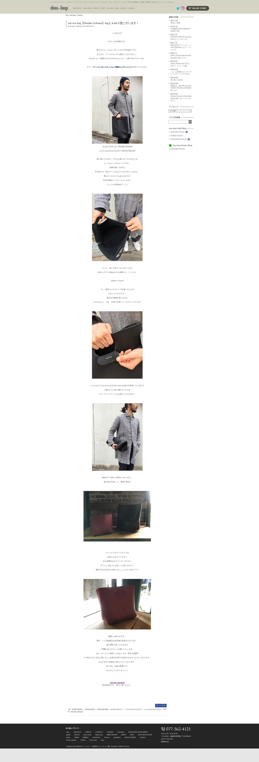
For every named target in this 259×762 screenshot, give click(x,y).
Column (110, 8)
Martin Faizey (99, 735)
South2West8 (117, 737)
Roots (96, 8)
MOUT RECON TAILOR (145, 735)
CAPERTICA (99, 732)
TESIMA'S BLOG (177, 136)
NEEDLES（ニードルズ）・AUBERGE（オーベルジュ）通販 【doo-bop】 (96, 746)
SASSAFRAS (96, 737)
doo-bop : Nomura (75, 26)
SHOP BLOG (77, 8)
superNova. (143, 737)
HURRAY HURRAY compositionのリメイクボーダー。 (181, 37)
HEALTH (76, 735)
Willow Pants (93, 740)
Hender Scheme (125, 146)
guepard (68, 735)
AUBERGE (88, 732)
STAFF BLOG (87, 8)
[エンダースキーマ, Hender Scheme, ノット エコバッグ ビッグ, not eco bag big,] (117, 110)
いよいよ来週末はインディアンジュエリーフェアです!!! (181, 72)
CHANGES (110, 732)
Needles (68, 737)
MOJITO (123, 735)
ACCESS (123, 8)
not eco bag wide (102, 709)
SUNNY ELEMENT (130, 737)
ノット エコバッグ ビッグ (109, 150)
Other (102, 740)
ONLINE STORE (199, 8)
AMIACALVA (77, 732)
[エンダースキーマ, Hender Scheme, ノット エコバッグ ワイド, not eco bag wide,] (117, 604)
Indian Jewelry (87, 735)
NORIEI (76, 737)
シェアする (162, 705)
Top (66, 15)
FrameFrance (120, 732)
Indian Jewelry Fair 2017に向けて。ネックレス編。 (180, 63)
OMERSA (85, 737)
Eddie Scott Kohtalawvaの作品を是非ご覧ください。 (181, 55)
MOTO (132, 735)
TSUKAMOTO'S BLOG (179, 139)
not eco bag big (128, 150)
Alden (67, 732)
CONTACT (131, 8)
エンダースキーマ (109, 146)
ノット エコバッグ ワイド (152, 709)
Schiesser (106, 737)
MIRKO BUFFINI (112, 735)
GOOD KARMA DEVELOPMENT (138, 732)
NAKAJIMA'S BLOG (178, 132)
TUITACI (83, 740)
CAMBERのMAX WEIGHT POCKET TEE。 (181, 29)
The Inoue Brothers (71, 740)
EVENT (103, 8)
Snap (117, 8)
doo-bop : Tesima (76, 15)
